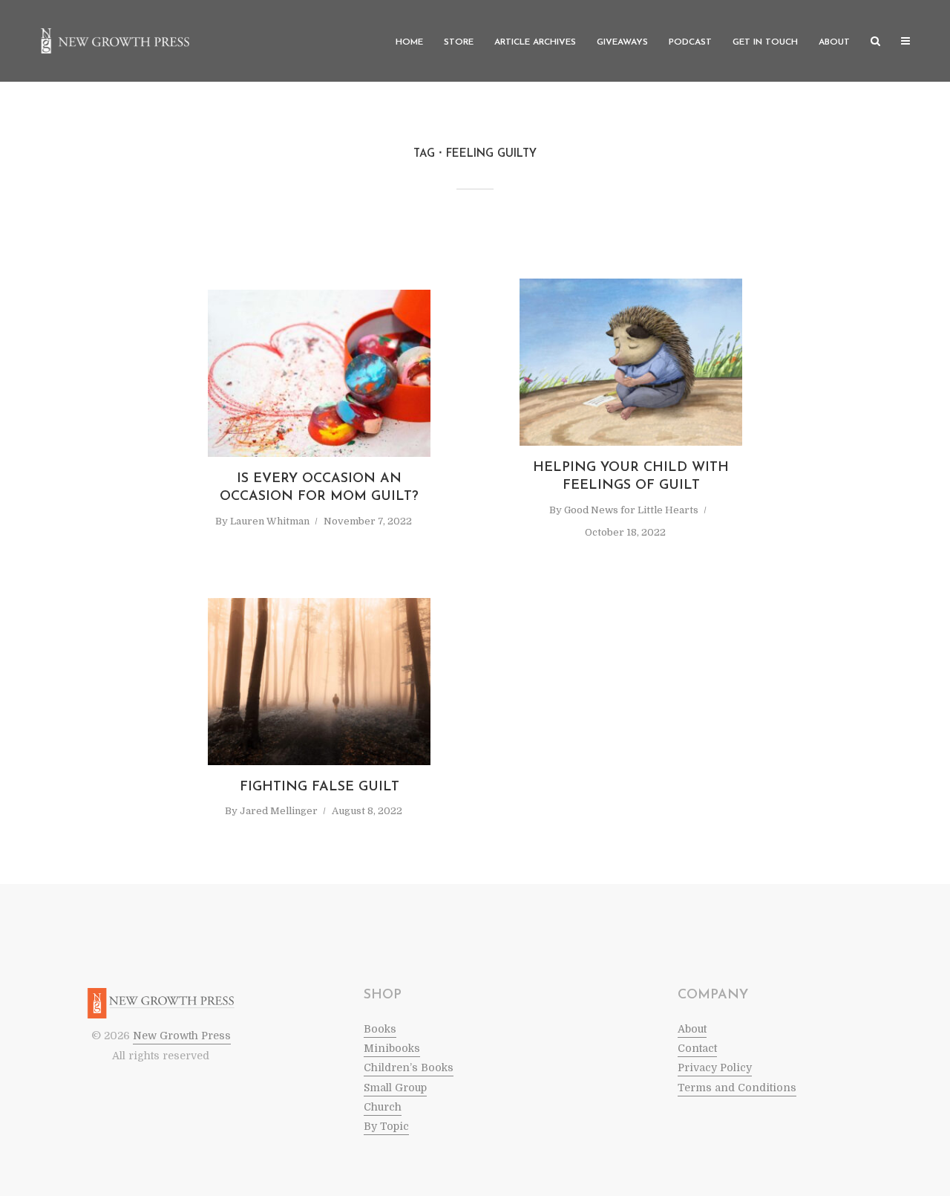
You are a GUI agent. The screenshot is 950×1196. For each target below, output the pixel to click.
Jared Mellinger (279, 810)
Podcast (690, 42)
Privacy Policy (715, 1067)
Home (409, 42)
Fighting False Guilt (319, 787)
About (834, 42)
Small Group (395, 1087)
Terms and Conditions (737, 1087)
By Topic (386, 1126)
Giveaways (622, 42)
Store (459, 42)
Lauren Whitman (269, 521)
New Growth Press (182, 1035)
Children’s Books (408, 1067)
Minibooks (392, 1048)
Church (383, 1107)
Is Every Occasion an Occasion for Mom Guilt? (319, 488)
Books (380, 1029)
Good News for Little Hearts (631, 510)
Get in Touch (765, 42)
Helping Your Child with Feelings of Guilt (631, 477)
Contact (697, 1048)
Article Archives (535, 42)
